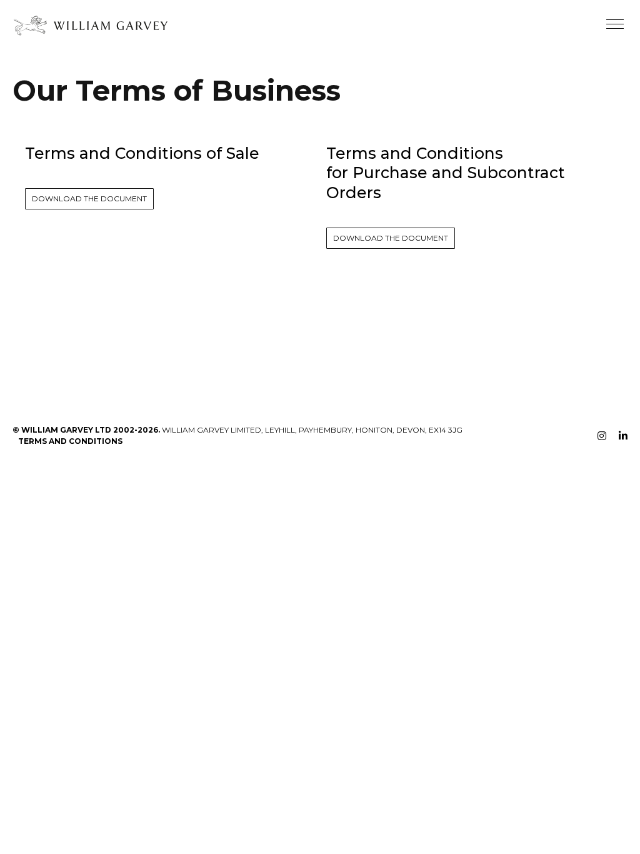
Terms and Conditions (70, 441)
